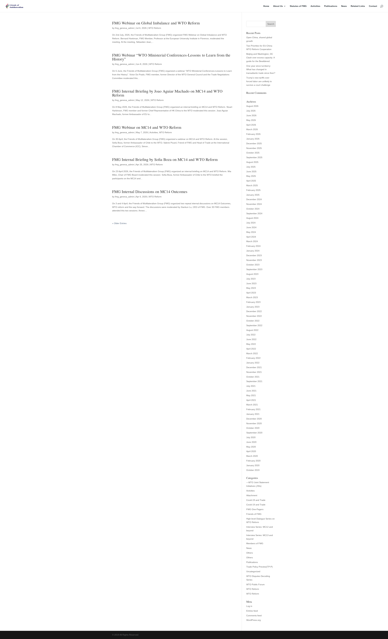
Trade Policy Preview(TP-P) (259, 567)
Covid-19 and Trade (255, 500)
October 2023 (252, 264)
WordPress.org (253, 620)
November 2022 (254, 316)
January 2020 (252, 465)
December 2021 (254, 367)
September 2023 (254, 269)
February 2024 (253, 246)
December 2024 (254, 199)
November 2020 (254, 423)
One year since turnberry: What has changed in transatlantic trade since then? (260, 69)
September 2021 (254, 381)
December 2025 (254, 143)
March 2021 (252, 404)
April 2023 (251, 292)
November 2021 (254, 372)
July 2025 (251, 167)
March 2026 (252, 129)
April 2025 (251, 181)
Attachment (251, 495)
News (344, 6)
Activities (315, 6)
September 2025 (254, 157)
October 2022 (252, 321)
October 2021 (252, 377)
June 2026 (251, 115)
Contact (373, 6)
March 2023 (252, 297)
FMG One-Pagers (254, 509)
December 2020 (254, 419)
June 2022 (251, 339)
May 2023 (251, 288)
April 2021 (251, 400)
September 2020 (254, 432)
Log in (249, 606)
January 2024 (252, 251)
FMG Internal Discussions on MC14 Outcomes (149, 191)
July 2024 (251, 222)
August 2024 (252, 218)
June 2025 (251, 171)
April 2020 (251, 451)
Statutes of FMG (298, 6)
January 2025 (252, 195)
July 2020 (251, 437)
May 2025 (251, 176)
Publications (330, 6)
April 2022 (251, 349)
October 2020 (252, 428)
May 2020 (251, 447)
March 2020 (252, 456)
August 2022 (252, 330)
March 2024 (252, 241)
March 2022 (252, 353)
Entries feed (252, 611)
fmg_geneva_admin (124, 28)
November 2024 (254, 204)
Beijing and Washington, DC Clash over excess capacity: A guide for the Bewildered (260, 57)
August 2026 (252, 106)
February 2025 (253, 190)
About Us (278, 6)
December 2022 (254, 311)
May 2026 (251, 120)
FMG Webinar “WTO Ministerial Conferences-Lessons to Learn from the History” (171, 57)
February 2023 (253, 302)
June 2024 (251, 227)
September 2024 (254, 213)
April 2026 (251, 125)
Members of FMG (254, 543)
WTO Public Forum (255, 584)
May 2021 (251, 395)
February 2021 (253, 409)
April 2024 (251, 237)
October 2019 (252, 470)
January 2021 (252, 414)
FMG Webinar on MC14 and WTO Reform (146, 127)
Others (249, 553)
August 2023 (252, 274)
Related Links (358, 6)
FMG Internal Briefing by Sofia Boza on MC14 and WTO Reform (165, 159)
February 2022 (253, 358)
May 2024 (251, 232)
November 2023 (254, 260)
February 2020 (253, 460)
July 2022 (251, 334)
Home (266, 6)
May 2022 (251, 344)
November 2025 (254, 148)
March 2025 (252, 185)
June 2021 (251, 390)
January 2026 (252, 139)
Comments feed (254, 615)
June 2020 (251, 442)
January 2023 (252, 307)
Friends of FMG (253, 514)
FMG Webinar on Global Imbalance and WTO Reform (156, 22)
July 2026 (251, 111)
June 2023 (251, 283)
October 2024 (252, 209)
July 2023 (251, 279)
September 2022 (254, 325)
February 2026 (253, 134)
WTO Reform (154, 28)
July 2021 (251, 386)
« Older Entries (119, 223)
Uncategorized (253, 571)
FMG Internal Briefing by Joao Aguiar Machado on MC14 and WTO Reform (167, 93)
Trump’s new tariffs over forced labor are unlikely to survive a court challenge (259, 81)
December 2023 (254, 255)
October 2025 (252, 152)
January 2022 (252, 362)
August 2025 (252, 162)
